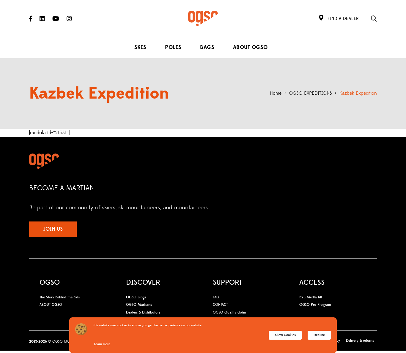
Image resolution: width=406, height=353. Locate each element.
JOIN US (53, 229)
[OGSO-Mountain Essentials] (203, 18)
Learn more (102, 344)
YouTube (55, 19)
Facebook (30, 19)
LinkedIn (42, 19)
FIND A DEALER (343, 18)
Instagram (69, 19)
